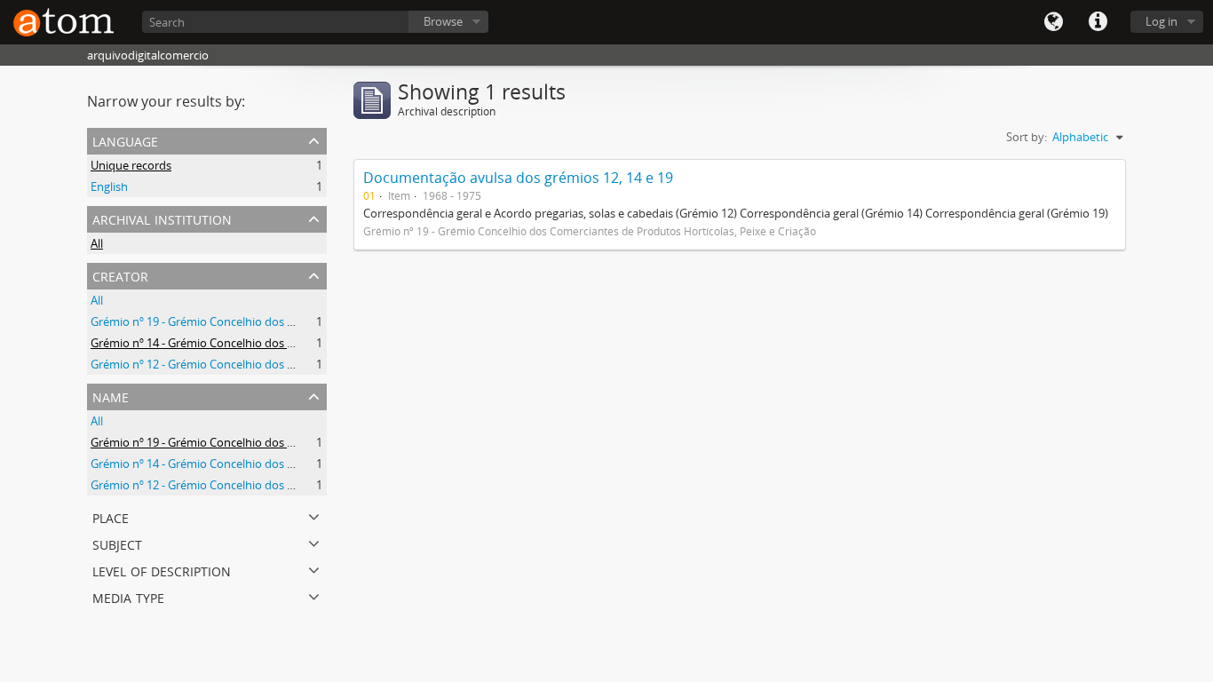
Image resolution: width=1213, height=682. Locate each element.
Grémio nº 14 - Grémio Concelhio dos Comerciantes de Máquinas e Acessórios (294, 343)
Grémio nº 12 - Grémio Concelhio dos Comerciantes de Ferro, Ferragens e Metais (301, 364)
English (109, 186)
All (97, 243)
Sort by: (1026, 137)
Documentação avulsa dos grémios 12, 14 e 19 (518, 177)
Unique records (131, 165)
